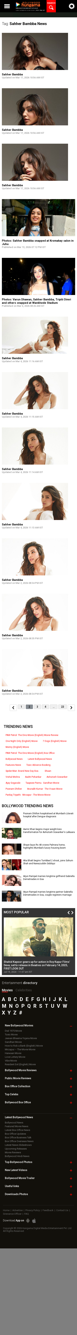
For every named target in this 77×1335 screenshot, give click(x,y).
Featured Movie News (16, 1126)
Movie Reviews (13, 1152)
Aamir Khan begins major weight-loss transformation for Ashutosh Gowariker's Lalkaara (49, 830)
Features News (13, 765)
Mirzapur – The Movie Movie (20, 1049)
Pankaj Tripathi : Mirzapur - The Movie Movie (28, 795)
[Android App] (28, 1220)
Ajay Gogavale (13, 783)
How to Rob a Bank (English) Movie (24, 1045)
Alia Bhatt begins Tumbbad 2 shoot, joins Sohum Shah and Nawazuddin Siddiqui (48, 862)
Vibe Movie (11, 1060)
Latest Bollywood (19, 1117)
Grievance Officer (12, 1213)
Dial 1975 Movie (13, 1030)
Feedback (48, 1210)
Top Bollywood (18, 1162)
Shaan (48, 771)
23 (62, 706)
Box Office (17, 1086)
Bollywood (20, 1178)
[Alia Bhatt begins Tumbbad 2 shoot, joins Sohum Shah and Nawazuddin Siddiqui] (11, 869)
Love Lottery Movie (15, 1056)
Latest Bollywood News (40, 759)
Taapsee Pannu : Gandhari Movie (42, 783)
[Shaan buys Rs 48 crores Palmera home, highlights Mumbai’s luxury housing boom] (11, 853)
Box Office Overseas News (19, 1141)
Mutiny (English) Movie (17, 747)
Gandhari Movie (13, 1042)
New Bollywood (19, 1025)
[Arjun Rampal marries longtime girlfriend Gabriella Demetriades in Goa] (11, 884)
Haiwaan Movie (13, 1053)
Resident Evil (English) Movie (20, 1064)
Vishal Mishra (13, 777)
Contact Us (62, 1210)
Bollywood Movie (21, 1070)
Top (11, 1094)
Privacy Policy (32, 1210)
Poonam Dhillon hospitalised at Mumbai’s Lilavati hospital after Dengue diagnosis (48, 815)
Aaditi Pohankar (33, 777)
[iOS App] (34, 1220)
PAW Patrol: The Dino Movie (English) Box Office (30, 753)
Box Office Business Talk (18, 1137)
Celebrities (24, 990)
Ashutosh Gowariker (57, 777)
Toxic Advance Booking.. (39, 765)
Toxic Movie (11, 1034)
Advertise (17, 1210)
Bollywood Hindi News (17, 1156)
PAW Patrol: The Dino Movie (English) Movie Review (32, 735)
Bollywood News (14, 759)
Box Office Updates (15, 1133)
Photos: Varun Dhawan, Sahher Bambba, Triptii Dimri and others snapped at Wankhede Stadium (36, 301)
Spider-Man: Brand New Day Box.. (22, 771)
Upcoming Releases (16, 1148)
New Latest (16, 1170)
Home (6, 1210)
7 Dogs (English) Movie (55, 741)
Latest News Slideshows (18, 1145)
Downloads (16, 1194)
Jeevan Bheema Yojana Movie (21, 1038)
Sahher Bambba (12, 74)
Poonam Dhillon (14, 789)
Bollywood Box (18, 1102)
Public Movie (18, 1078)
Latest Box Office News (17, 1130)
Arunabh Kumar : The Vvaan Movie (44, 789)
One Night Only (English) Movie (22, 741)
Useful (12, 1186)
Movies (7, 990)
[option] (38, 945)
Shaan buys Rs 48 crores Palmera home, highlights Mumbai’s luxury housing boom (44, 846)
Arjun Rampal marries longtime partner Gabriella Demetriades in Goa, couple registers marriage (48, 893)
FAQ (26, 1213)
